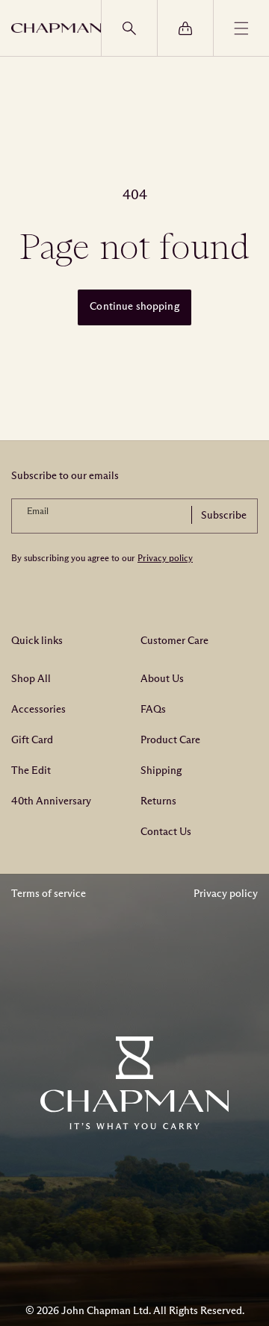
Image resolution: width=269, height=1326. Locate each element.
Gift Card (32, 740)
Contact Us (165, 831)
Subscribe (224, 515)
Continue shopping (134, 306)
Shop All (31, 678)
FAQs (153, 709)
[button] (129, 28)
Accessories (38, 709)
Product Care (170, 740)
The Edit (31, 770)
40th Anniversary (51, 801)
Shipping (161, 770)
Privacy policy (165, 558)
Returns (158, 801)
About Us (162, 678)
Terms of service (48, 893)
